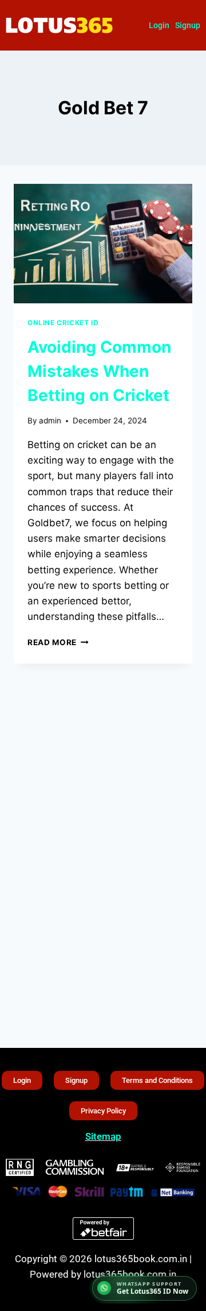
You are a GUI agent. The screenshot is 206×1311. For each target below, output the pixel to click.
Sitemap (103, 1136)
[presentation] (103, 243)
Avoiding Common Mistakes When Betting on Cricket (99, 371)
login (159, 25)
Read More (58, 642)
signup (187, 25)
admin (50, 420)
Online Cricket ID (62, 322)
